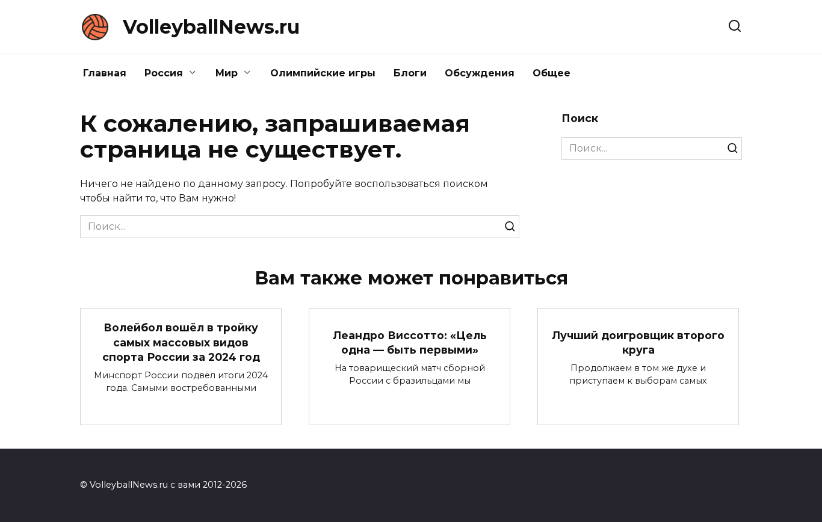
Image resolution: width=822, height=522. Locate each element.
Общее (551, 73)
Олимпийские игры (322, 73)
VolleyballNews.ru (211, 26)
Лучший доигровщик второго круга (638, 342)
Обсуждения (480, 73)
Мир (226, 73)
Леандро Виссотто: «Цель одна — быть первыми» (410, 342)
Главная (104, 73)
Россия (163, 73)
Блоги (410, 73)
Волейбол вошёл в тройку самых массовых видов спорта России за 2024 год (181, 342)
